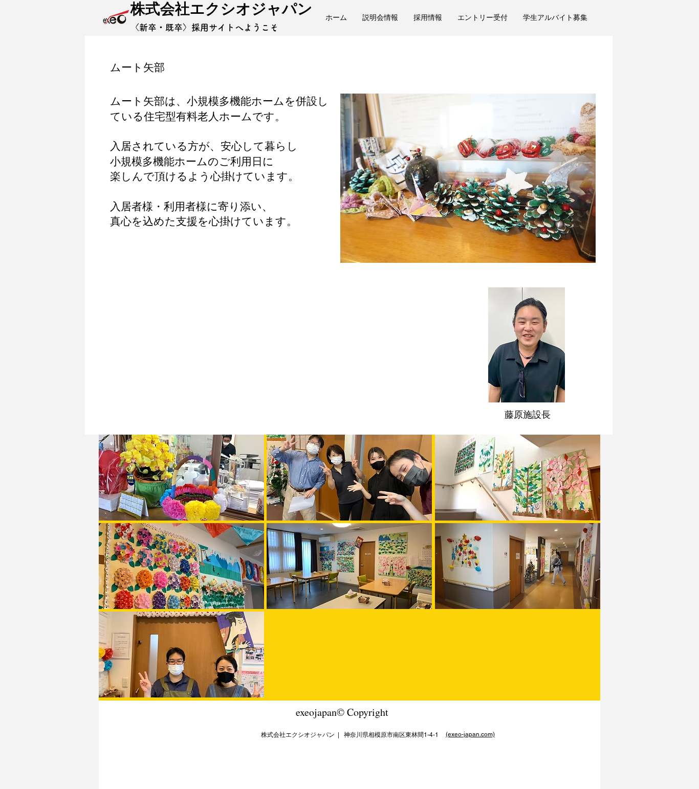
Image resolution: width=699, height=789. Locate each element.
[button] (181, 478)
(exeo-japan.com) (470, 734)
